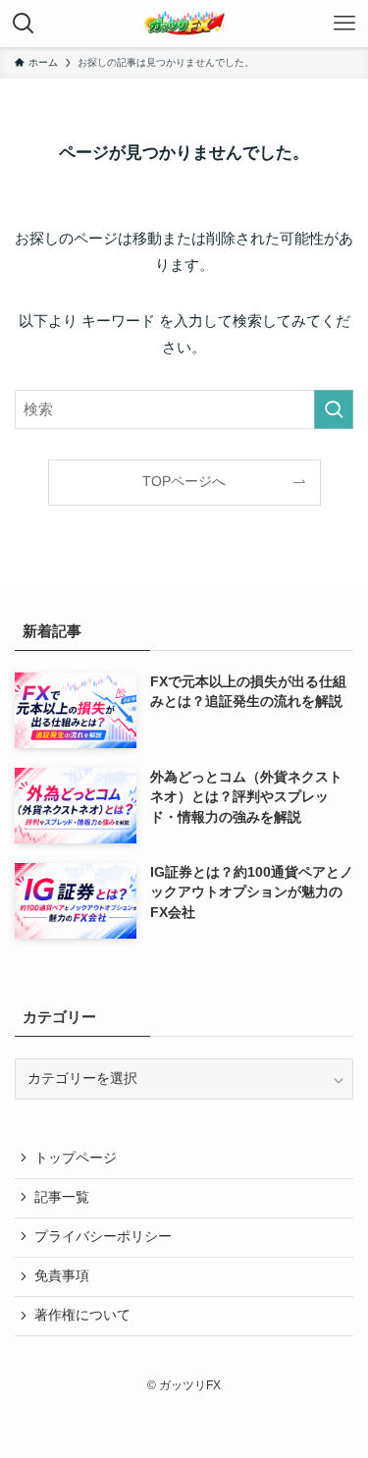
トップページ (75, 1158)
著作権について (82, 1315)
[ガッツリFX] (184, 23)
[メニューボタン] (344, 23)
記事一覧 (61, 1197)
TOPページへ (184, 481)
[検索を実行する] (333, 409)
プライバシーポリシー (103, 1236)
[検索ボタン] (23, 23)
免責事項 (61, 1276)
